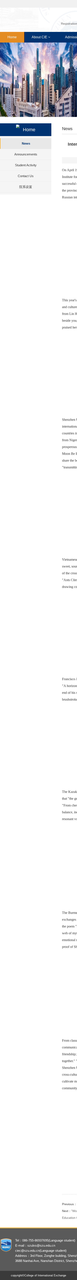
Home (12, 37)
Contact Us (26, 176)
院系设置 (25, 187)
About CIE (39, 37)
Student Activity (26, 165)
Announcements (25, 154)
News (26, 143)
